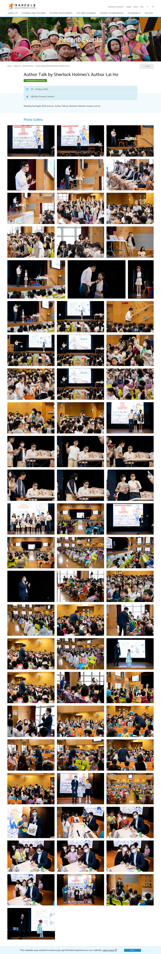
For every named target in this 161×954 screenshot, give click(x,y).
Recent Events (28, 66)
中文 (141, 7)
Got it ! (132, 950)
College (128, 7)
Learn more (108, 950)
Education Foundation (116, 7)
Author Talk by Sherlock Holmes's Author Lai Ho (52, 66)
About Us (17, 66)
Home (9, 66)
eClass (135, 7)
